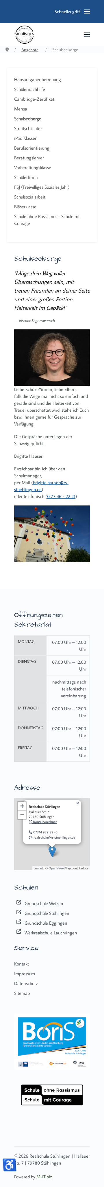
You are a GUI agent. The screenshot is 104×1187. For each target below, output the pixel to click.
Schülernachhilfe (29, 89)
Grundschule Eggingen (46, 923)
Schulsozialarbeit (29, 197)
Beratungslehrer (29, 158)
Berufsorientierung (31, 148)
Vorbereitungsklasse (32, 167)
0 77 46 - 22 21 (61, 496)
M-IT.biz (44, 1177)
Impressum (24, 973)
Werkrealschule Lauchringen (51, 933)
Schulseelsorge (27, 118)
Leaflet (38, 868)
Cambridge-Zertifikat (34, 99)
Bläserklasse (25, 206)
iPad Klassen (26, 138)
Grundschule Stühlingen (47, 913)
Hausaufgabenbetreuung (37, 79)
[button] (72, 11)
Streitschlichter (28, 128)
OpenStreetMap (60, 868)
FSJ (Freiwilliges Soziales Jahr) (42, 187)
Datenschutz (26, 983)
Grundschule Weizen (44, 903)
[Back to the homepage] (24, 34)
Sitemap (22, 993)
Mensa (20, 109)
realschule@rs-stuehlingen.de (54, 837)
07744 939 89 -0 (44, 832)
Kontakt (21, 964)
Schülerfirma (26, 177)
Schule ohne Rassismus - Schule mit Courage (47, 219)
